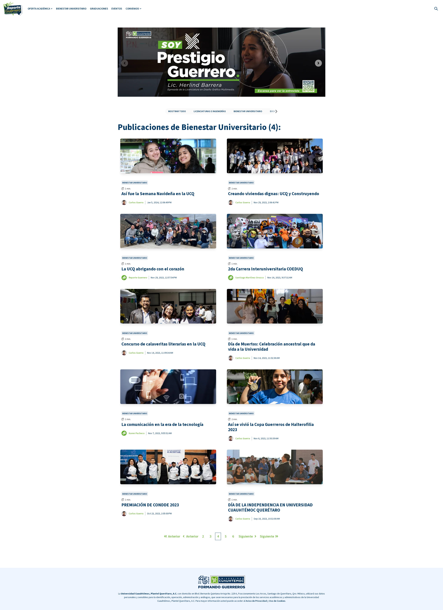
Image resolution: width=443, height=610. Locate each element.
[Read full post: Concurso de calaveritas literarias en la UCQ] (168, 306)
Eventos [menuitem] (116, 8)
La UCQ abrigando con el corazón (152, 269)
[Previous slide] (124, 63)
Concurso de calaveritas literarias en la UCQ (163, 344)
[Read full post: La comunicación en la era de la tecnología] (168, 387)
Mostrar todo (177, 111)
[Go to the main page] (12, 8)
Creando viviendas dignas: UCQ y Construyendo (273, 194)
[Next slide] (318, 63)
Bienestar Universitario (248, 111)
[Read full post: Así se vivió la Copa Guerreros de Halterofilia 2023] (274, 387)
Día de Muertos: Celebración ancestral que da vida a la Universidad (271, 346)
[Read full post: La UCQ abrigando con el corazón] (168, 231)
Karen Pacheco (136, 433)
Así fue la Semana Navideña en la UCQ (157, 194)
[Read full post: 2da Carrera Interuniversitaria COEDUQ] (274, 231)
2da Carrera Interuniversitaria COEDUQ (265, 269)
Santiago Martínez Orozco (249, 277)
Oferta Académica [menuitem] (39, 8)
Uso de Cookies (277, 600)
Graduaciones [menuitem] (99, 8)
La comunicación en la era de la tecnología (162, 424)
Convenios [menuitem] (132, 8)
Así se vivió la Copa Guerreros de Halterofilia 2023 (271, 427)
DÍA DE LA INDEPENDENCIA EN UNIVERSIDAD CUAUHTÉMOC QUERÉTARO (270, 507)
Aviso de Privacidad (256, 600)
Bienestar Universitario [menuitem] (71, 8)
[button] (273, 111)
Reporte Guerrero (138, 277)
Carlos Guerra (136, 202)
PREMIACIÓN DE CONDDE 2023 (150, 505)
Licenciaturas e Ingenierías (210, 111)
